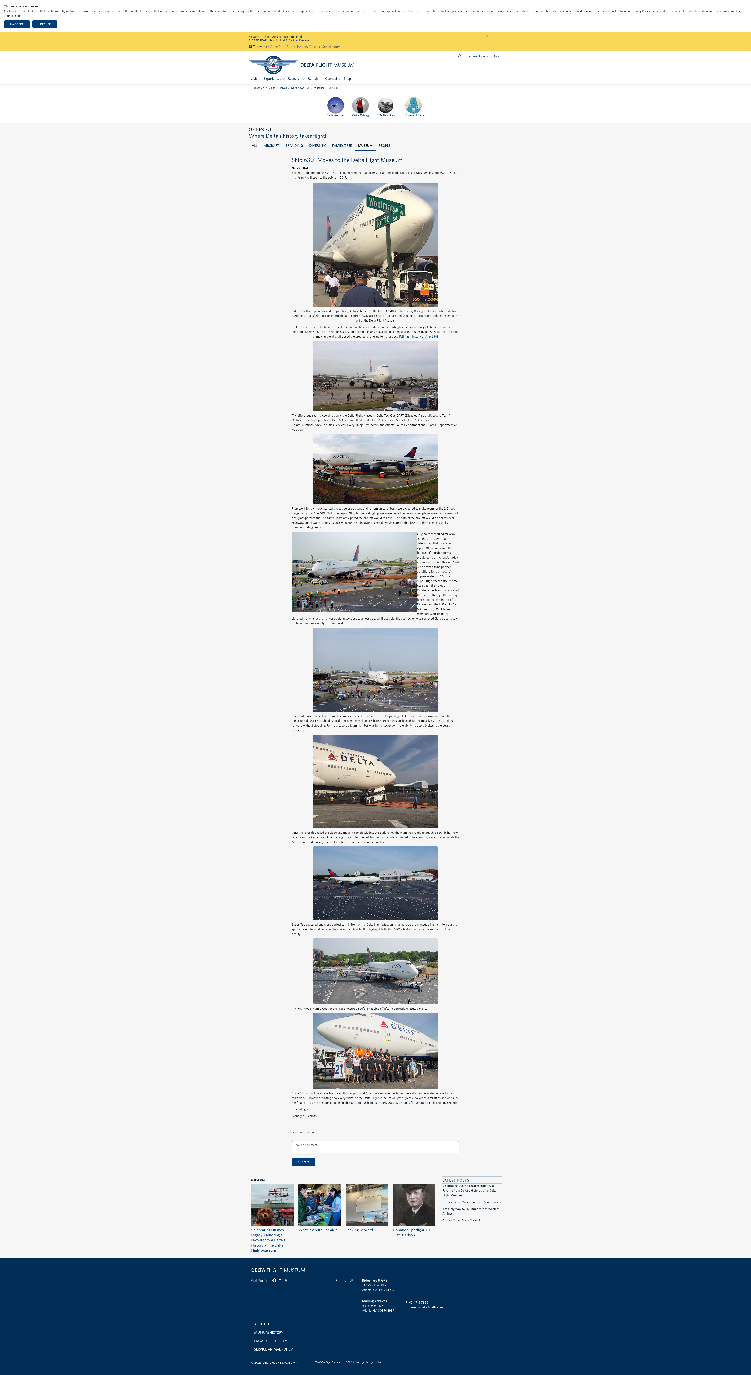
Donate (497, 56)
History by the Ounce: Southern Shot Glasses (471, 1202)
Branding (294, 146)
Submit (303, 1162)
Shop (347, 78)
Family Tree (342, 146)
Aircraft (271, 146)
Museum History (268, 1332)
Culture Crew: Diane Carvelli (461, 1220)
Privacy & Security (270, 1341)
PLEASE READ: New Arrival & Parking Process (279, 40)
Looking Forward (359, 1230)
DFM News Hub (300, 87)
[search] (459, 56)
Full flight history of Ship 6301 (418, 336)
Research (258, 87)
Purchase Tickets (477, 56)
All (254, 146)
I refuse (44, 24)
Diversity (317, 146)
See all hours (331, 47)
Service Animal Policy (273, 1349)
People (384, 146)
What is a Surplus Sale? (317, 1230)
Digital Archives (278, 87)
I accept (17, 24)
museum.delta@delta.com (426, 1307)
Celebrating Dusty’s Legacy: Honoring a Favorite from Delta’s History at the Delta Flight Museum (268, 1240)
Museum (319, 87)
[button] (255, 78)
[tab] (255, 146)
